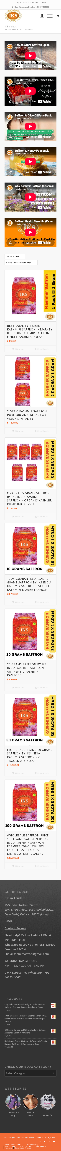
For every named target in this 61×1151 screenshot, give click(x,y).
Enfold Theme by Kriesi (45, 1138)
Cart (44, 2)
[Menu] (48, 16)
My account (22, 2)
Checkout (34, 2)
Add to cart (19, 349)
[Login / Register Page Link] (40, 16)
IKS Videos (11, 26)
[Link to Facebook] (40, 1141)
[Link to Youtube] (54, 1141)
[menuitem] (21, 2)
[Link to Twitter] (44, 1141)
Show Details (42, 349)
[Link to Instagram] (49, 1141)
